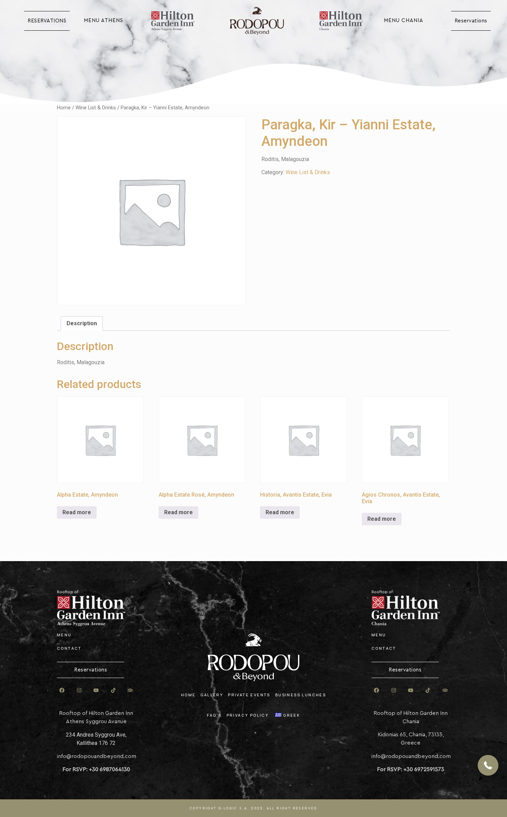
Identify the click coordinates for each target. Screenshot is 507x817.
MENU (64, 634)
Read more (76, 512)
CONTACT (69, 648)
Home (64, 107)
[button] (488, 765)
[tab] (82, 323)
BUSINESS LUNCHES (300, 694)
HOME (188, 694)
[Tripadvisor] (130, 690)
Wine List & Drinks (96, 107)
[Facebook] (62, 690)
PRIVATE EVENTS (249, 694)
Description (82, 323)
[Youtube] (96, 690)
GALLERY (211, 694)
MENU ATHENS (103, 20)
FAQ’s (214, 715)
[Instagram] (79, 690)
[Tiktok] (113, 690)
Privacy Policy (248, 715)
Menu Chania (403, 20)
